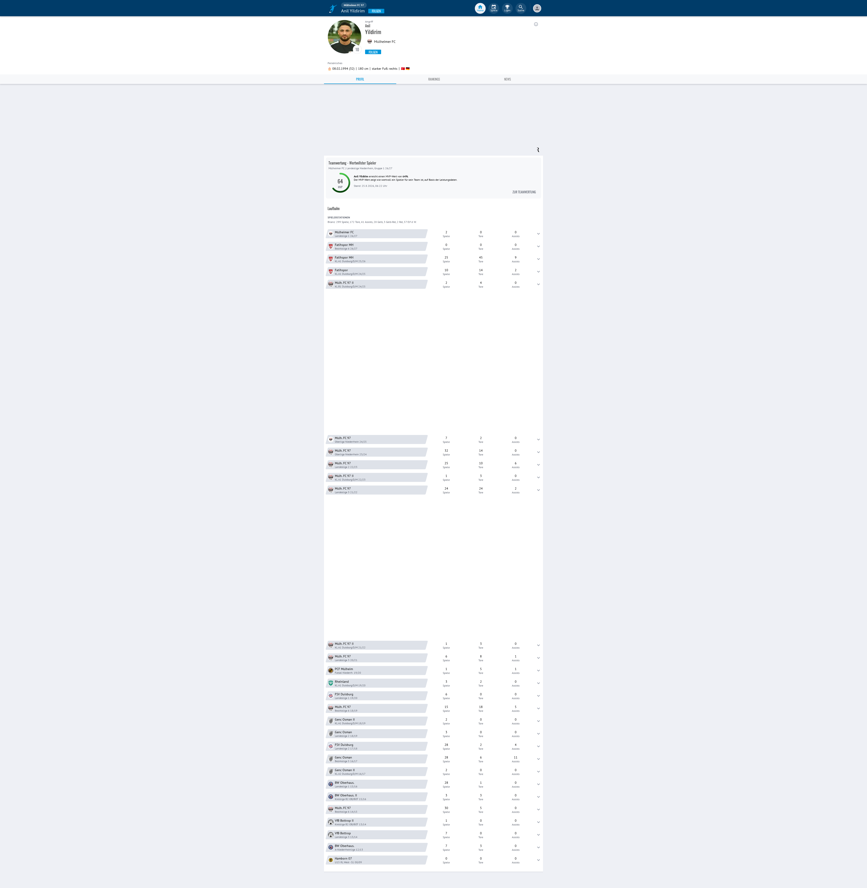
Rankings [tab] (434, 79)
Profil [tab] (360, 79)
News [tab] (507, 79)
